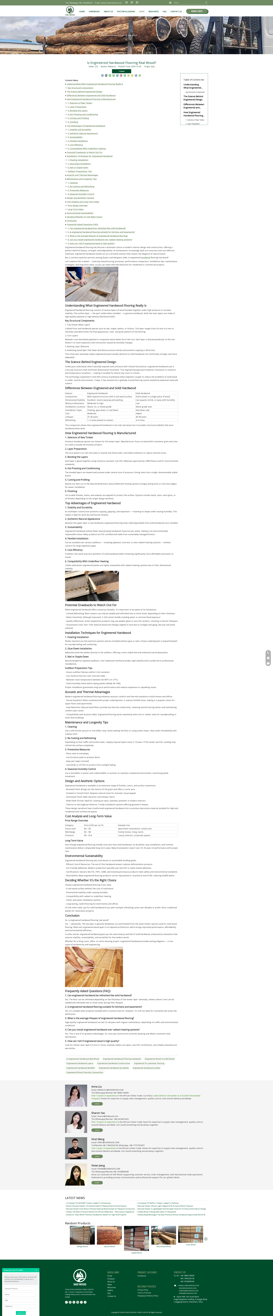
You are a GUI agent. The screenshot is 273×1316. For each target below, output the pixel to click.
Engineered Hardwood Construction (113, 1063)
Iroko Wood (190, 1244)
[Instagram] (77, 1302)
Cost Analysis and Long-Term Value (83, 201)
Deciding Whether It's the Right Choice (84, 217)
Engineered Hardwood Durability (114, 1067)
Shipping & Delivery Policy (148, 1296)
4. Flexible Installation (78, 141)
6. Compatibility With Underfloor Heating (87, 148)
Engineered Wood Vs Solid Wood (159, 1058)
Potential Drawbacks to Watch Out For (84, 152)
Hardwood (142, 1276)
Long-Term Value (75, 209)
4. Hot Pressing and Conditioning (83, 114)
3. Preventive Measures (78, 190)
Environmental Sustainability (80, 213)
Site (153, 66)
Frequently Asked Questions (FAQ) (82, 224)
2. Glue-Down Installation (79, 164)
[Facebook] (66, 1302)
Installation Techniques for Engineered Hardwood (90, 156)
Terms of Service (144, 1293)
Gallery (110, 1290)
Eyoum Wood (109, 1246)
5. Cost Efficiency (75, 145)
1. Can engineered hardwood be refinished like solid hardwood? (97, 228)
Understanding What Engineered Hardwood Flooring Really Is (95, 84)
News (109, 1284)
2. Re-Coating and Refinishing (81, 186)
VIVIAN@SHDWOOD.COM (188, 1293)
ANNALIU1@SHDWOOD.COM (111, 3)
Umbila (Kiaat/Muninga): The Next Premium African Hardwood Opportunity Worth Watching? (172, 1215)
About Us (111, 1281)
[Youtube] (74, 1302)
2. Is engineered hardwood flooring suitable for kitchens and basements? (101, 232)
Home (109, 1276)
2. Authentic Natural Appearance (83, 133)
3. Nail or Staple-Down (78, 167)
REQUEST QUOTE (197, 11)
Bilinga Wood (82, 1246)
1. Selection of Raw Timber (80, 103)
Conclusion (72, 220)
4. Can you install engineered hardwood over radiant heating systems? (100, 239)
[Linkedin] (70, 1302)
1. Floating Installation (78, 160)
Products (111, 1279)
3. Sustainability (75, 137)
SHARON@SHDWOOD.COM (188, 1291)
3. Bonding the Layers (78, 110)
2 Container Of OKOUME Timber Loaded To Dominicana (88, 1203)
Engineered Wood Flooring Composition (84, 1072)
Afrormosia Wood (164, 1246)
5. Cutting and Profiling (78, 118)
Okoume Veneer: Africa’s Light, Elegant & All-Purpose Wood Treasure (165, 1206)
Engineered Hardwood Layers (79, 1063)
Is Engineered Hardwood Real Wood (82, 1058)
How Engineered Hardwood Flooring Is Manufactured (91, 99)
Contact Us (111, 1296)
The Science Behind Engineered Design (84, 91)
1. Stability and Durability (79, 129)
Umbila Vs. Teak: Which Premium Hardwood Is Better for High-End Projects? (96, 1215)
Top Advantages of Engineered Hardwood (86, 126)
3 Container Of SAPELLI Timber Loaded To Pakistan (158, 1203)
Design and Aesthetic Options (80, 198)
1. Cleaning (73, 182)
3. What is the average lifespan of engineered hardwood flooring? (98, 236)
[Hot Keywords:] (206, 2)
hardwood (145, 257)
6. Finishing (73, 122)
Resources (111, 1287)
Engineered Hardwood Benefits (80, 1067)
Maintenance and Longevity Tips (82, 179)
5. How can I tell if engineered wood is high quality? (91, 243)
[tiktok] (85, 1302)
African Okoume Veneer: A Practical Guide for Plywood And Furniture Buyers (96, 1206)
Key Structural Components (80, 88)
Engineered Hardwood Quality (146, 1067)
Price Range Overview (77, 205)
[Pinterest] (81, 1302)
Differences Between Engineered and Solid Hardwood (91, 95)
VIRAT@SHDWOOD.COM (187, 1288)
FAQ (109, 1293)
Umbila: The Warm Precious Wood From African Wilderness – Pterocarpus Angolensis (100, 1212)
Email (97, 1104)
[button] (20, 1270)
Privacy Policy (143, 1290)
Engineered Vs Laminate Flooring (149, 1063)
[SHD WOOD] (80, 1277)
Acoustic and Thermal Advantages (82, 175)
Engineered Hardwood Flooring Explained (122, 1058)
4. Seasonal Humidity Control (81, 194)
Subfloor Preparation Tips (80, 171)
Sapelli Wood (136, 1253)
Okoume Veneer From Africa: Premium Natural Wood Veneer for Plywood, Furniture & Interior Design (101, 1209)
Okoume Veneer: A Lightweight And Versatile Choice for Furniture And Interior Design (171, 1209)
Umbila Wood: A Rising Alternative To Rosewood (156, 1212)
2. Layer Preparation (77, 107)
